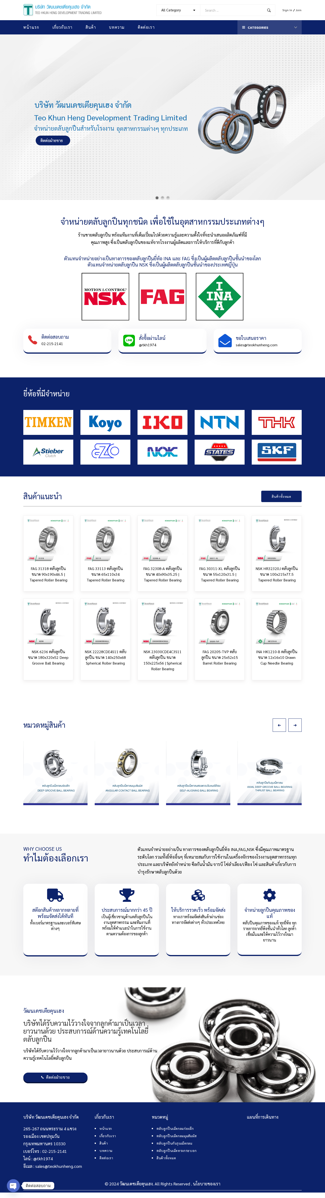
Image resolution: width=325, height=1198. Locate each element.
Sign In (287, 10)
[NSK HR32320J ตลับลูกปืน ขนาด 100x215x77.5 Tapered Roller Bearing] (277, 540)
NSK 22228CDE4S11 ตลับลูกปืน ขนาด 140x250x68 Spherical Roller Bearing (105, 657)
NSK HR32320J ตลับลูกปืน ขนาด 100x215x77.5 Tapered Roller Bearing (277, 574)
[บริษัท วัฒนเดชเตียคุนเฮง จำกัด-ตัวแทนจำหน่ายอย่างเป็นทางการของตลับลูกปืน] (62, 10)
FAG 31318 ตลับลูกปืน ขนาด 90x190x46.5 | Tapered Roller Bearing (48, 574)
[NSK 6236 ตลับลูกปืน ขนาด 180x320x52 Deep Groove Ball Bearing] (48, 623)
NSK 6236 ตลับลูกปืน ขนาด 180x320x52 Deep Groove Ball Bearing (48, 657)
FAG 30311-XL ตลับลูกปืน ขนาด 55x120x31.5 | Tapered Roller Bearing (219, 574)
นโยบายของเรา (206, 1183)
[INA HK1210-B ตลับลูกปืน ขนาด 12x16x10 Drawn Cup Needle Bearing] (277, 623)
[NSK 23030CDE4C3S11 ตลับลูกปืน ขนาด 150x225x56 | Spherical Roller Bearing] (162, 623)
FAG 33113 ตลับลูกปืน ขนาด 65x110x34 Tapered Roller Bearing (105, 574)
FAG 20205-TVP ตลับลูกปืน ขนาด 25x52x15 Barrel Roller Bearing (220, 657)
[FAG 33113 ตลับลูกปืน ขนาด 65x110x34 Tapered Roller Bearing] (105, 540)
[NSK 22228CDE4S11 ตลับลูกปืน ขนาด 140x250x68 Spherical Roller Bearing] (105, 623)
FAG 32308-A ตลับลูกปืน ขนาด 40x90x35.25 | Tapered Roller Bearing (162, 574)
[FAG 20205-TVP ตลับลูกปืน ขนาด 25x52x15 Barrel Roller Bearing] (219, 623)
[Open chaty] (13, 1185)
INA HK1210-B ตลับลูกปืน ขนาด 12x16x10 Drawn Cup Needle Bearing (276, 657)
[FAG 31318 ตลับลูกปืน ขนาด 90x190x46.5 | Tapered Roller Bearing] (48, 540)
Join (299, 10)
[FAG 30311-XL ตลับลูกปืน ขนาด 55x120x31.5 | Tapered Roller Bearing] (219, 540)
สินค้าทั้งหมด (281, 496)
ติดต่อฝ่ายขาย (58, 1077)
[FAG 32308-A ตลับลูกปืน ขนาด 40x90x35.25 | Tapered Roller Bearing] (162, 540)
